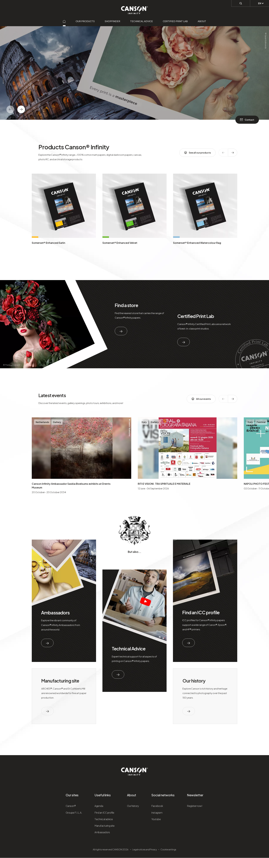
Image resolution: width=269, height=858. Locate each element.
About (202, 21)
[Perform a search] (240, 3)
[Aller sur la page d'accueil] (64, 21)
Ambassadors (55, 612)
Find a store (126, 305)
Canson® (71, 806)
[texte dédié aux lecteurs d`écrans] (21, 109)
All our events (203, 398)
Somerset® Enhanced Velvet (119, 242)
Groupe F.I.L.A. (74, 812)
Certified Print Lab (175, 21)
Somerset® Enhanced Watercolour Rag (197, 242)
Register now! (194, 806)
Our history (193, 680)
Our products (85, 21)
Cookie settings (168, 849)
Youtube (156, 819)
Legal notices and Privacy (144, 849)
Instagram (156, 812)
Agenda (98, 806)
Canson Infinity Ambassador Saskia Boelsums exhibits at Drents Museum (71, 485)
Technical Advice (128, 648)
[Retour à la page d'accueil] (134, 8)
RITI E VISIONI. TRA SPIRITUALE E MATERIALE (164, 483)
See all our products (200, 152)
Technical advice (141, 21)
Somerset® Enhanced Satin (48, 242)
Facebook (157, 806)
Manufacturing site (60, 680)
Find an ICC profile (200, 612)
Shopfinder (112, 21)
